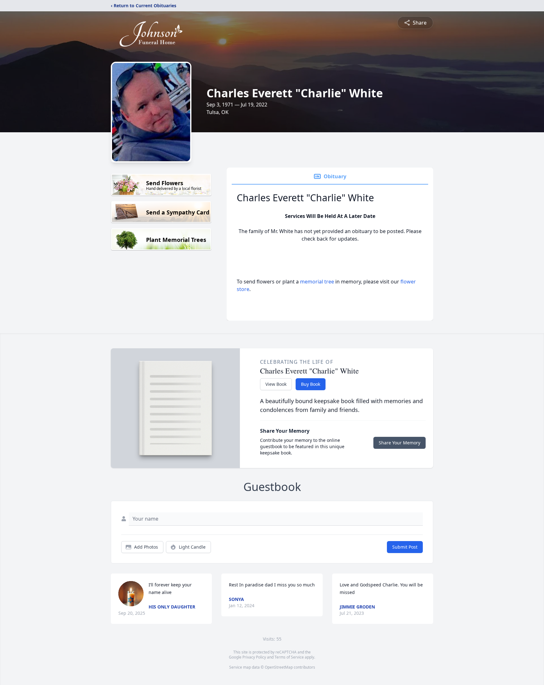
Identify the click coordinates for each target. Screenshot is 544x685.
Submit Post (404, 547)
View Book (275, 384)
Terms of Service (289, 657)
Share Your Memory (399, 443)
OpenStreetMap (279, 667)
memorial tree (317, 281)
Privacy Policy (254, 657)
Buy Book (310, 384)
